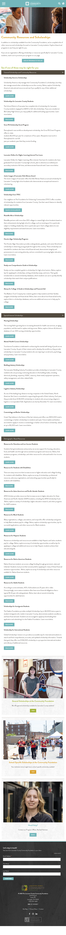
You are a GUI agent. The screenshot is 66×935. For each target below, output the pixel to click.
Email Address (7, 856)
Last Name (6, 871)
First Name (6, 864)
